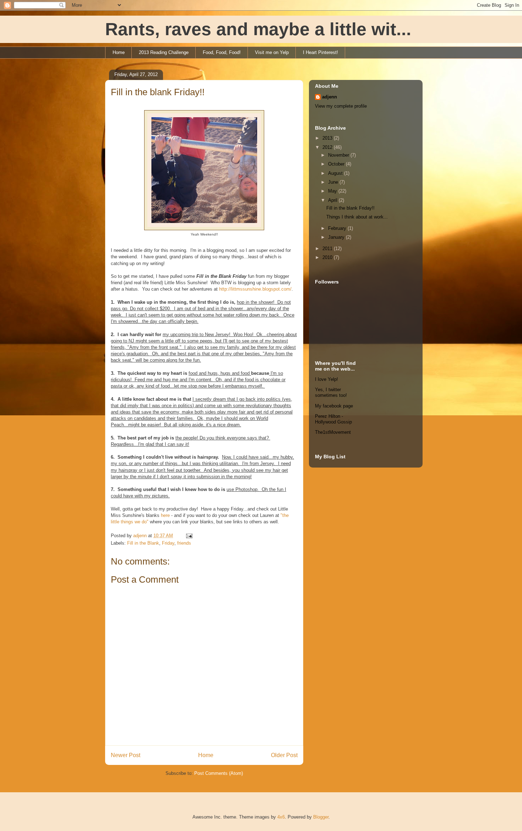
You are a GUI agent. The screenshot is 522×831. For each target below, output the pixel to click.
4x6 (281, 817)
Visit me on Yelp (272, 52)
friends (184, 543)
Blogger (320, 817)
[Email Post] (189, 535)
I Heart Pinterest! (320, 52)
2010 (328, 257)
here (165, 515)
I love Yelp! (326, 379)
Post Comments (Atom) (218, 773)
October (337, 164)
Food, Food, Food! (222, 52)
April (333, 200)
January (337, 237)
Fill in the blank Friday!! (350, 208)
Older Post (284, 755)
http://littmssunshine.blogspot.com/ (255, 289)
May (333, 191)
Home (119, 52)
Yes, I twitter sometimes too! (331, 392)
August (336, 173)
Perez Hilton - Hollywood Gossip (333, 419)
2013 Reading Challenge (164, 52)
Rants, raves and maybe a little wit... (258, 29)
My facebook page (334, 406)
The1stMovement (333, 432)
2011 (328, 248)
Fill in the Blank (143, 543)
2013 (328, 138)
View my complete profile (341, 106)
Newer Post (125, 755)
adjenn (329, 96)
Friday (168, 543)
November (339, 155)
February (338, 228)
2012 (328, 147)
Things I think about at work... (357, 217)
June (333, 182)
